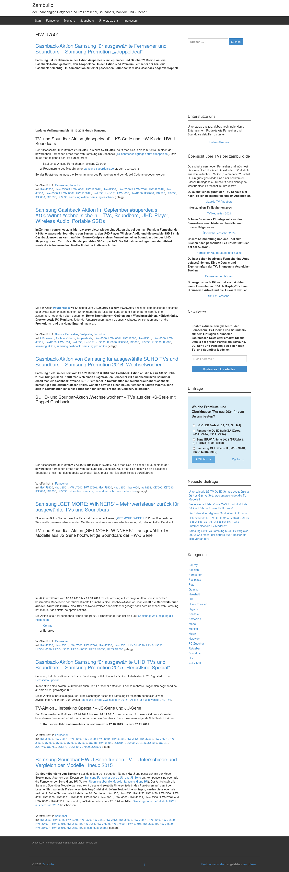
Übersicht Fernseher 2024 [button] (219, 233)
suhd (112, 491)
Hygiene (194, 609)
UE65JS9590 (115, 649)
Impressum (131, 20)
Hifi (191, 599)
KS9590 (51, 197)
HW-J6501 (78, 189)
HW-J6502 (118, 739)
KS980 (167, 342)
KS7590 (160, 193)
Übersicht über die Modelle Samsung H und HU (118, 781)
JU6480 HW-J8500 (100, 743)
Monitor (193, 629)
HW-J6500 (46, 189)
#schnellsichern (65, 338)
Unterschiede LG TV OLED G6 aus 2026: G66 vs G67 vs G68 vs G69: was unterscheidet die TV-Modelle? (219, 495)
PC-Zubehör (196, 643)
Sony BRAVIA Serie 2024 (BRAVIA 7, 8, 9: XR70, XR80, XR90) (218, 441)
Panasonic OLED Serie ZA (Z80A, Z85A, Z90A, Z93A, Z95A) (217, 432)
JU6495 (141, 743)
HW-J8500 (159, 338)
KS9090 (40, 197)
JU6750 (51, 747)
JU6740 (40, 747)
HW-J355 (59, 820)
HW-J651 (132, 739)
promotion (75, 491)
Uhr (191, 658)
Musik (192, 634)
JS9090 (71, 743)
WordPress (250, 864)
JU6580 (152, 743)
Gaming (194, 589)
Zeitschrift (195, 663)
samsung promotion (94, 346)
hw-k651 (110, 193)
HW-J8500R (52, 193)
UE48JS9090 (154, 645)
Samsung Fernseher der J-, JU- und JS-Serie (113, 777)
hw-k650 (98, 193)
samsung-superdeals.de (99, 168)
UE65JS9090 (97, 649)
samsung (89, 491)
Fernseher (52, 20)
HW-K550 (51, 342)
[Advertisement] (107, 99)
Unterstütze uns (109, 20)
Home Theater (198, 604)
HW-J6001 (61, 739)
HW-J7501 (140, 189)
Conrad (47, 625)
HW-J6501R (93, 189)
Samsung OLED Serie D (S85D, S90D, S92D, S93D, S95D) (219, 449)
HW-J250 (46, 820)
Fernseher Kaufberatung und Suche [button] (219, 253)
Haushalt (194, 594)
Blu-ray (59, 334)
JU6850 (74, 747)
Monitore (69, 20)
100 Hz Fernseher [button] (219, 296)
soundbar (102, 491)
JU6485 (118, 743)
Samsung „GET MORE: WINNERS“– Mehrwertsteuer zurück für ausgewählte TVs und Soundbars (107, 506)
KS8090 (171, 193)
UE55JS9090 (61, 649)
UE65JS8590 (79, 649)
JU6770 (62, 747)
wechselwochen (127, 491)
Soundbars (87, 20)
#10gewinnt (47, 338)
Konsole (194, 614)
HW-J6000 (46, 739)
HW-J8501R (83, 193)
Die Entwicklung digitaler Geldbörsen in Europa (218, 513)
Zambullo (42, 4)
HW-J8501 (68, 193)
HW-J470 (85, 820)
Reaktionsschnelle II (213, 864)
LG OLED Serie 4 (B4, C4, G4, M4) (218, 425)
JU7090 (85, 747)
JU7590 (96, 747)
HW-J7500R (125, 189)
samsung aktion (79, 197)
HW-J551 (111, 820)
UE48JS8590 (136, 645)
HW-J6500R (62, 189)
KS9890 (62, 197)
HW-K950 (137, 193)
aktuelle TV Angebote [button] (219, 201)
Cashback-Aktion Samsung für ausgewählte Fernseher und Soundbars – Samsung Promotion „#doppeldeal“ (101, 48)
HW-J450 (72, 820)
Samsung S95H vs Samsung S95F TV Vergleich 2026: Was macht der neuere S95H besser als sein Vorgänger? (218, 535)
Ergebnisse (238, 459)
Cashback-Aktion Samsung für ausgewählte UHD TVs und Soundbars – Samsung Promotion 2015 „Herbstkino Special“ (102, 664)
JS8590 (60, 743)
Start (38, 20)
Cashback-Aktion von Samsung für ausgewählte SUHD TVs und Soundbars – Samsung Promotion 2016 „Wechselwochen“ (106, 361)
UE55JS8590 (43, 649)
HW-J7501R (156, 189)
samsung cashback (102, 197)
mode (192, 624)
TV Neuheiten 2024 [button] (219, 213)
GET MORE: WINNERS (131, 518)
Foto (191, 584)
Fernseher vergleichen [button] (219, 276)
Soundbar (75, 185)
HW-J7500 (109, 189)
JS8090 (49, 743)
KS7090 (149, 193)
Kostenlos (195, 619)
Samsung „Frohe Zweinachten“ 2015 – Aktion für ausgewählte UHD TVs (126, 700)
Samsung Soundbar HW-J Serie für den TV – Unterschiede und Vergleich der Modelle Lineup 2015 (106, 761)
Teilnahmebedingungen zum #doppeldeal (142, 154)
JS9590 (101, 342)
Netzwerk (194, 638)
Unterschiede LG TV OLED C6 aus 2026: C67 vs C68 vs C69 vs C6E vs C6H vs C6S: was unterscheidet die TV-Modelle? (219, 522)
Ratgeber (194, 648)
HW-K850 (123, 193)
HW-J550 (98, 820)
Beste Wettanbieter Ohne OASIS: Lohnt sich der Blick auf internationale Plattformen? (219, 506)
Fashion (194, 570)
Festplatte (86, 334)
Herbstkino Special (47, 680)
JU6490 (130, 743)
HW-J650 (75, 739)
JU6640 (163, 743)
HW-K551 (64, 342)
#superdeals (61, 308)
